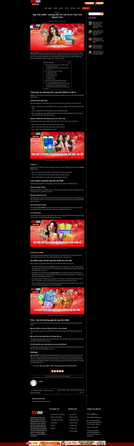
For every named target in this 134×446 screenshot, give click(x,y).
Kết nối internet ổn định (52, 75)
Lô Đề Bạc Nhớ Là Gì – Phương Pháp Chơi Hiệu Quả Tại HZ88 (98, 53)
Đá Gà (78, 8)
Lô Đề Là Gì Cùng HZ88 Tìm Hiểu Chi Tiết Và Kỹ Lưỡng (97, 47)
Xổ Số (66, 8)
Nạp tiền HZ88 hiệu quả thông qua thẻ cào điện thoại (58, 67)
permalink (68, 376)
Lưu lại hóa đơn (50, 77)
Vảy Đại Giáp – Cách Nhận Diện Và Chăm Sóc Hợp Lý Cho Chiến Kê (98, 33)
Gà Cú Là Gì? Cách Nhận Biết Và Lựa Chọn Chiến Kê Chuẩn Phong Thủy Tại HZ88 (97, 25)
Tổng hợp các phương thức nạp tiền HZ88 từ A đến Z (57, 64)
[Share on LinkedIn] (62, 371)
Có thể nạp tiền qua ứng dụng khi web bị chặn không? (58, 86)
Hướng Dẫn (85, 8)
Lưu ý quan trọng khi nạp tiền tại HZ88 (53, 71)
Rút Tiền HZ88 (44, 366)
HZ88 (46, 8)
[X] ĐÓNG (29, 443)
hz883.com (94, 414)
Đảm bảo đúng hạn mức (52, 74)
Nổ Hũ (55, 8)
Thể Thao (72, 8)
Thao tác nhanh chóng (51, 72)
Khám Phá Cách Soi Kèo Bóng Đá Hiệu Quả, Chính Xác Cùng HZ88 (98, 40)
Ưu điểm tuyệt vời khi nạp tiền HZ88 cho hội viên (56, 80)
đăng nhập (39, 401)
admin (64, 21)
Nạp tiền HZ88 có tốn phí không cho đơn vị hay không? (58, 83)
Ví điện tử (49, 69)
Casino (50, 8)
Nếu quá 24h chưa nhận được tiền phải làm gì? (57, 85)
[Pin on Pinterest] (60, 371)
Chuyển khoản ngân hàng (52, 66)
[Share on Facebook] (52, 371)
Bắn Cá (61, 8)
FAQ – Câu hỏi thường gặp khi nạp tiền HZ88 (55, 82)
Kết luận (47, 88)
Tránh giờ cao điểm (51, 78)
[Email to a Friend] (57, 371)
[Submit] (102, 13)
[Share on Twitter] (55, 371)
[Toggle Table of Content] (68, 63)
